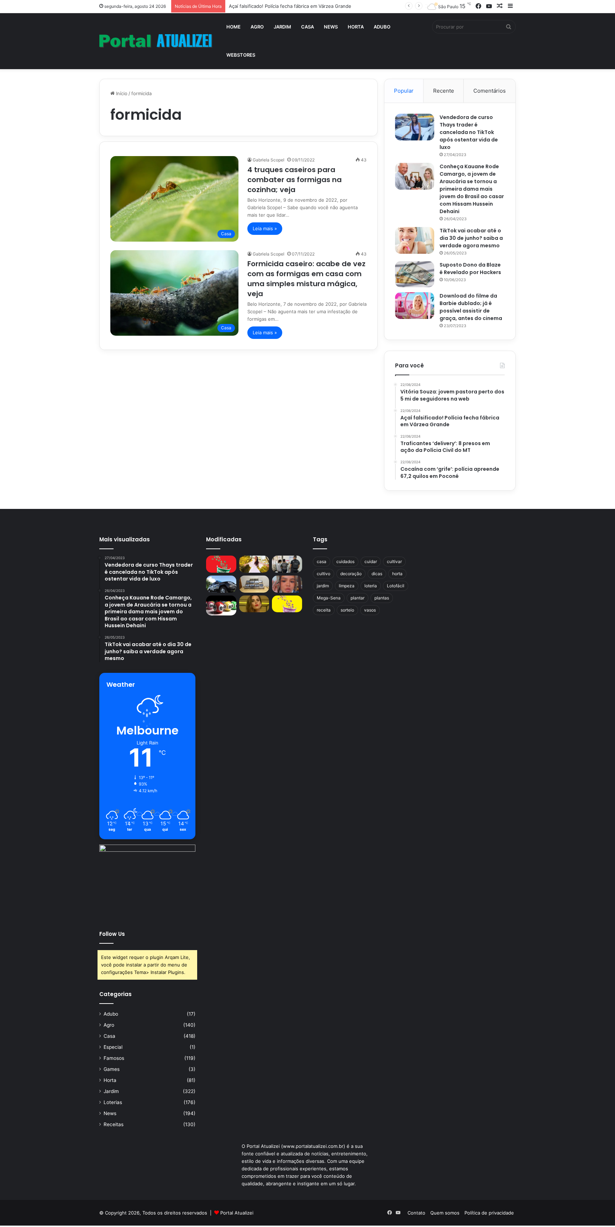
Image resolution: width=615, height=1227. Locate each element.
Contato (416, 1213)
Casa (307, 27)
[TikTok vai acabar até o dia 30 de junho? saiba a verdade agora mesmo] (414, 240)
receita (324, 610)
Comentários (489, 90)
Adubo (382, 27)
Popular (404, 90)
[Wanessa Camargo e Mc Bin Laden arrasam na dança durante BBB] (254, 604)
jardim (323, 585)
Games (112, 1069)
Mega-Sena (329, 597)
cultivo (323, 573)
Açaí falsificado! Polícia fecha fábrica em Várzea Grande (290, 6)
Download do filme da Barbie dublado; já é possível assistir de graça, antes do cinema (471, 307)
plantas (381, 597)
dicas (377, 573)
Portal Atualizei (236, 1213)
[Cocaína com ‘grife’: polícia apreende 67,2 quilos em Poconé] (254, 584)
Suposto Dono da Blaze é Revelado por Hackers (470, 268)
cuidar (370, 561)
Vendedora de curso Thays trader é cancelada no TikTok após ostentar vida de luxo (469, 132)
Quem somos (444, 1213)
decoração (351, 573)
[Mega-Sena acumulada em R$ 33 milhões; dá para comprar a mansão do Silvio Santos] (221, 564)
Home (233, 27)
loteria (370, 585)
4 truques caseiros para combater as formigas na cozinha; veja (294, 180)
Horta (356, 27)
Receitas (113, 1124)
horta (397, 573)
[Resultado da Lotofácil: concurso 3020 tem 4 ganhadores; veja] (287, 604)
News (331, 27)
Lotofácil (395, 585)
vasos (370, 610)
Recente (443, 90)
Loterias (113, 1102)
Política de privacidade (489, 1213)
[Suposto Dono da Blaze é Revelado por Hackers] (414, 274)
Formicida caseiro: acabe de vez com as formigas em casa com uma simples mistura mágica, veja (306, 279)
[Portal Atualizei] (155, 41)
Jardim (282, 27)
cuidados (345, 561)
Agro (257, 27)
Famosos (114, 1058)
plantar (357, 597)
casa (321, 561)
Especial (113, 1047)
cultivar (394, 561)
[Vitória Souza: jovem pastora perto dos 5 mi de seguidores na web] (254, 564)
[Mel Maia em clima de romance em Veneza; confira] (287, 584)
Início (121, 93)
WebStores (240, 55)
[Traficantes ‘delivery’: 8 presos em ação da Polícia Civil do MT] (221, 584)
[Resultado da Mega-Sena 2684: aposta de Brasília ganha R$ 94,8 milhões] (221, 605)
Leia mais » (265, 228)
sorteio (347, 610)
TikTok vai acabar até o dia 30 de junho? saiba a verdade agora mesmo (471, 238)
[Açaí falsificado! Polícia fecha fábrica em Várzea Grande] (287, 564)
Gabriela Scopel (268, 160)
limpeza (346, 585)
